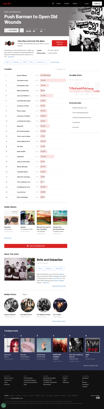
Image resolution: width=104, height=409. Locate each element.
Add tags (48, 62)
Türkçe (69, 395)
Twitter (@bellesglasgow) (80, 112)
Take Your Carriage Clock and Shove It (29, 177)
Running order (61, 69)
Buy (7, 222)
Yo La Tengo (57, 314)
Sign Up (97, 3)
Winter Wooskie (22, 167)
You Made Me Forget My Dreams (27, 101)
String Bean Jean (23, 85)
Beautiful (20, 126)
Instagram (75, 127)
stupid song (41, 354)
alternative (40, 62)
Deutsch (12, 395)
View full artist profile (59, 286)
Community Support (30, 380)
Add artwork (78, 48)
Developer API (47, 380)
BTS (87, 357)
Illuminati (7, 227)
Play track (10, 75)
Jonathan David (22, 172)
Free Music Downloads (50, 382)
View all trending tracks (91, 365)
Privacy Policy (41, 401)
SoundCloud (76, 122)
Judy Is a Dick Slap (23, 161)
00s (31, 62)
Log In (86, 3)
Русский (56, 395)
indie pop (16, 62)
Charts (75, 3)
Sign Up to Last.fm (59, 43)
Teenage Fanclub (58, 231)
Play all (25, 294)
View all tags (55, 62)
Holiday (23, 227)
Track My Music (28, 378)
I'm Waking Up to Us (23, 187)
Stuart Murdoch (57, 278)
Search (53, 3)
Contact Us (7, 380)
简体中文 (75, 395)
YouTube (84, 386)
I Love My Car (21, 192)
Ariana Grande (73, 359)
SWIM (87, 354)
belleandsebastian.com (79, 108)
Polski (43, 395)
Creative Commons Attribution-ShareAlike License (53, 403)
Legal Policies (49, 401)
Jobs (5, 382)
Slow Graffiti (21, 151)
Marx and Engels (22, 197)
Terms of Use (32, 401)
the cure (23, 354)
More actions (22, 30)
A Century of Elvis (23, 106)
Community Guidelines (30, 382)
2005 (24, 62)
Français (25, 395)
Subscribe (66, 382)
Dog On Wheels (22, 75)
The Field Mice (41, 231)
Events (66, 3)
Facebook (85, 378)
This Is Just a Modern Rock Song (28, 136)
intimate (55, 280)
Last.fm (9, 3)
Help (25, 384)
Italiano (31, 395)
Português (49, 395)
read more (11, 57)
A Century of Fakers (23, 116)
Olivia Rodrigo (25, 357)
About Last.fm (8, 378)
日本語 (37, 395)
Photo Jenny (21, 111)
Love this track (14, 75)
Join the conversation (37, 246)
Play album (13, 30)
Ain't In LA (7, 354)
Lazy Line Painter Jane (24, 95)
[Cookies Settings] (3, 405)
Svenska (63, 395)
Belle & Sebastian (23, 90)
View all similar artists (59, 321)
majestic (61, 280)
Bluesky (84, 382)
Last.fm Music (68, 401)
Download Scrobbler (49, 378)
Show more (7, 238)
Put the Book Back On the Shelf (27, 131)
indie (7, 62)
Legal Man (20, 156)
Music (59, 3)
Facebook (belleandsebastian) (81, 117)
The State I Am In (22, 80)
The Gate (20, 146)
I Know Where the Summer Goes (27, 141)
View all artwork (89, 48)
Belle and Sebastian (50, 259)
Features (7, 384)
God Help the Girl (26, 314)
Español (18, 395)
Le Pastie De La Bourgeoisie (26, 121)
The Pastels (8, 229)
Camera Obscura (9, 314)
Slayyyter (56, 359)
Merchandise (47, 384)
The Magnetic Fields (27, 229)
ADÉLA (6, 357)
